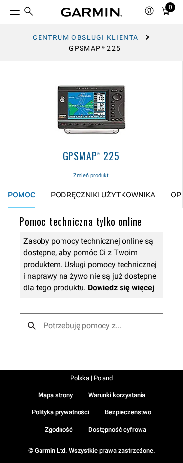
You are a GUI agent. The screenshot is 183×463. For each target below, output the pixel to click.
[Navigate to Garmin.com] (91, 12)
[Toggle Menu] (6, 9)
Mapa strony (55, 395)
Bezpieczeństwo (128, 412)
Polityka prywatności (60, 412)
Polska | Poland (91, 378)
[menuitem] (28, 12)
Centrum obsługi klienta (85, 37)
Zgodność (59, 429)
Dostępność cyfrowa (117, 429)
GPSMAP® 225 (91, 155)
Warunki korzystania (116, 395)
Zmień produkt (91, 175)
